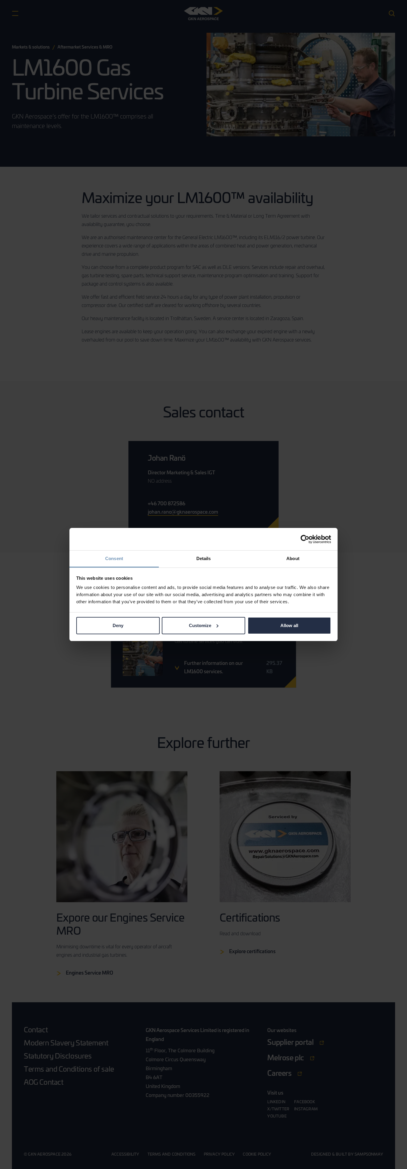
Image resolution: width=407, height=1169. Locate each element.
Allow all (289, 625)
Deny (118, 625)
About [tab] (292, 558)
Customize (200, 625)
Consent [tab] (114, 558)
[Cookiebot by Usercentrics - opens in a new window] (305, 539)
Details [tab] (203, 558)
